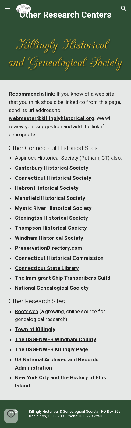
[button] (7, 8)
